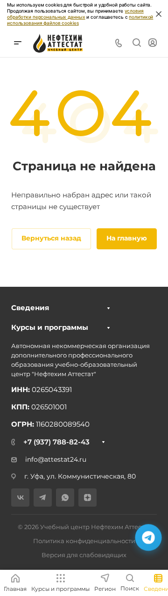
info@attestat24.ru (55, 459)
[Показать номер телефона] (118, 42)
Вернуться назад (51, 238)
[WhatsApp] (65, 497)
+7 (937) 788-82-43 (56, 441)
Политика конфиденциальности (84, 541)
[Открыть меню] (17, 42)
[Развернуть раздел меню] (108, 308)
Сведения (30, 307)
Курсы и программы (49, 327)
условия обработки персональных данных (75, 14)
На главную (126, 238)
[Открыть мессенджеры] (148, 537)
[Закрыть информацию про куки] (158, 14)
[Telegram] (43, 497)
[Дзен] (87, 497)
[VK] (20, 497)
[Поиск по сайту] (136, 42)
